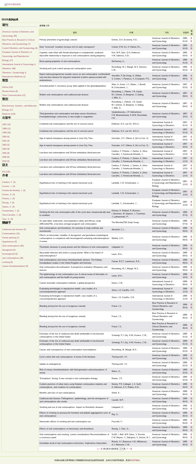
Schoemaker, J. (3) (10, 211)
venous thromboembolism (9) (15, 266)
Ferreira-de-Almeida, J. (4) (13, 190)
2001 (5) (5, 141)
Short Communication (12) (13, 95)
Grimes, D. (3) (8, 194)
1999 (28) (6, 132)
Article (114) (7, 87)
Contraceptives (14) (11, 233)
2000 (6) (5, 137)
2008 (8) (5, 157)
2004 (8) (5, 149)
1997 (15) (6, 124)
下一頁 (129, 449)
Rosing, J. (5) (8, 202)
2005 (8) (5, 153)
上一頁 (100, 449)
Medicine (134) (8, 114)
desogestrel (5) (8, 250)
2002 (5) (5, 145)
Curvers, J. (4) (8, 186)
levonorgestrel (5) (10, 254)
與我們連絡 (135, 460)
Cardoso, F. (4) (8, 182)
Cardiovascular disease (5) (14, 229)
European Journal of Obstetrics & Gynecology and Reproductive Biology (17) (17, 56)
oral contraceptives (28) (12, 258)
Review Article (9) (10, 91)
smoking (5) (7, 262)
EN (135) (6, 172)
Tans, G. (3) (7, 219)
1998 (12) (6, 128)
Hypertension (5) (9, 241)
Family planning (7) (10, 238)
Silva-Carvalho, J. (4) (11, 215)
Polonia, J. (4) (8, 198)
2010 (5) (5, 161)
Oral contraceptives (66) (13, 246)
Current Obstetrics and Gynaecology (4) (20, 48)
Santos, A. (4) (8, 207)
